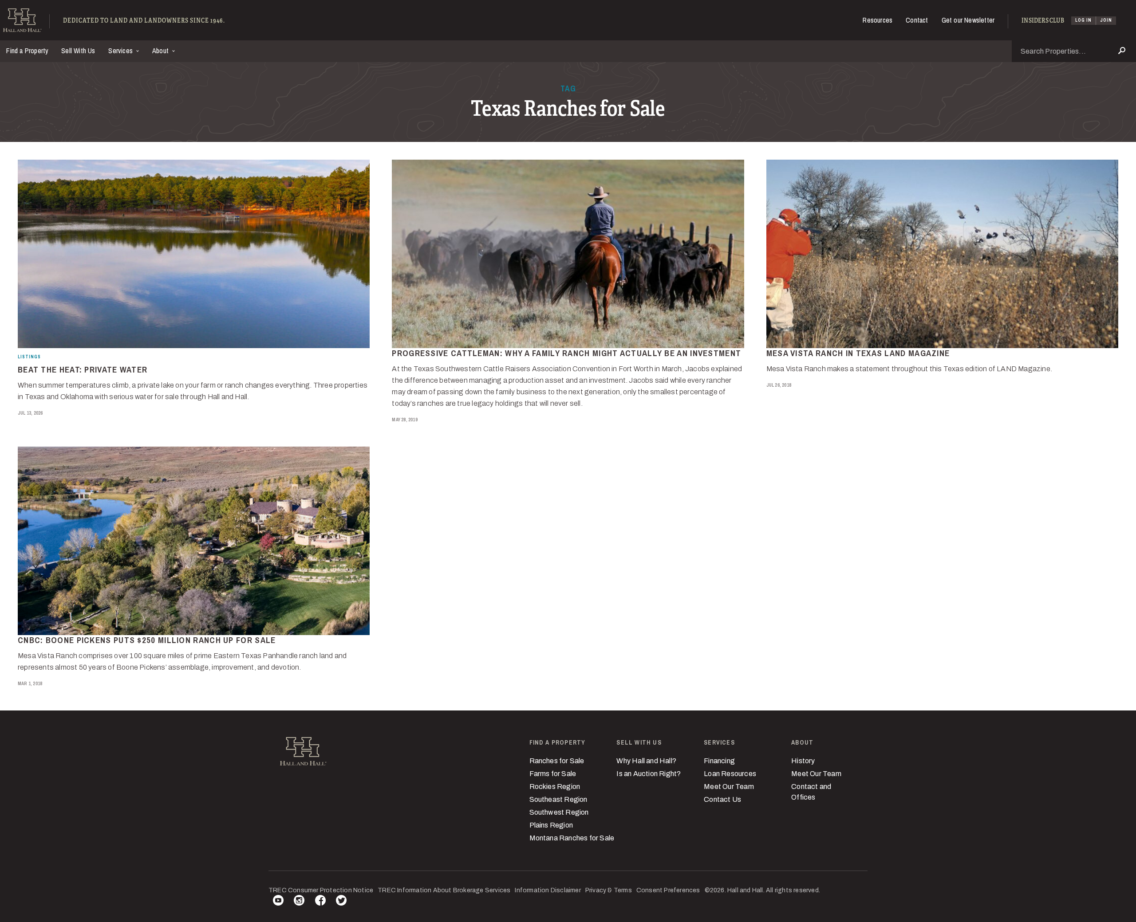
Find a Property (27, 50)
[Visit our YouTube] (278, 901)
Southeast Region (558, 799)
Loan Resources (730, 773)
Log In (1083, 20)
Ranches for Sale (556, 761)
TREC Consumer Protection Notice (320, 890)
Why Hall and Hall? (646, 761)
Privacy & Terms (608, 890)
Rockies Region (554, 786)
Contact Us (722, 799)
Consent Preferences (668, 890)
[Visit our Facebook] (320, 901)
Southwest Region (559, 812)
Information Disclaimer (547, 890)
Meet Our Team (729, 786)
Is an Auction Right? (648, 773)
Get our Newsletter (968, 20)
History (803, 761)
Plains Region (551, 825)
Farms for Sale (552, 773)
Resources (877, 20)
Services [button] (121, 50)
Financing (719, 761)
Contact (917, 20)
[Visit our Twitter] (341, 901)
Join (1106, 20)
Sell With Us (78, 50)
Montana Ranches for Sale (572, 838)
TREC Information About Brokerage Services (444, 890)
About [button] (161, 50)
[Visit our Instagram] (299, 901)
